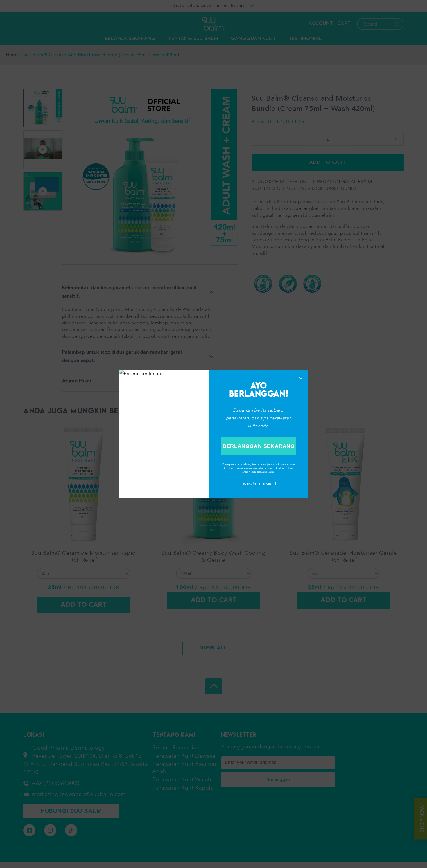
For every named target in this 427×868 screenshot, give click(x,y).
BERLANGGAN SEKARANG (259, 446)
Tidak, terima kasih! (258, 483)
